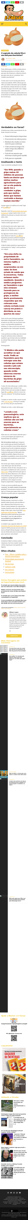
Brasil (5, 207)
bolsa (8, 392)
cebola (19, 607)
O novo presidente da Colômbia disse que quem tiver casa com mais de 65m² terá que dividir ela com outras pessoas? (13, 602)
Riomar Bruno (17, 1203)
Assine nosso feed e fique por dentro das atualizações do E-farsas (14, 1200)
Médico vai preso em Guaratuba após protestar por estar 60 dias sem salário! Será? (13, 591)
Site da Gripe (9, 564)
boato (15, 607)
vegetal (9, 608)
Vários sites (4, 471)
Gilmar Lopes (11, 58)
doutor (23, 607)
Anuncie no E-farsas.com (14, 1197)
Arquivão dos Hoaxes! (12, 1198)
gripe (2, 608)
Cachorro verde (10, 567)
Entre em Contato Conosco (10, 1202)
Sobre (23, 1203)
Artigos (21, 1198)
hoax (5, 608)
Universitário (9, 572)
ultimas (15, 1204)
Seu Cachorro (9, 570)
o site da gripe (8, 401)
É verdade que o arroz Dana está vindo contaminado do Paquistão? (13, 596)
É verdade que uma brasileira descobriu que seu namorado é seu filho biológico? (13, 585)
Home (5, 1203)
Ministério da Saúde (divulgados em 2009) (13, 526)
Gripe (17, 236)
